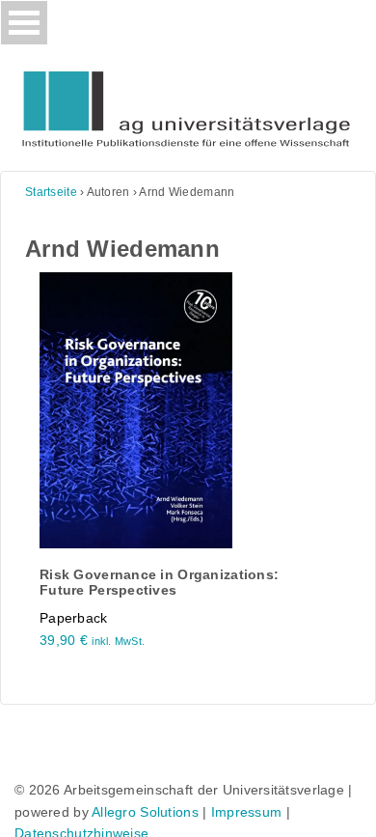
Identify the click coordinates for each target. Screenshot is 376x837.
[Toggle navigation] (24, 22)
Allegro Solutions (145, 812)
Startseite (51, 192)
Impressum (246, 812)
